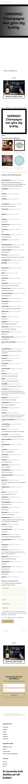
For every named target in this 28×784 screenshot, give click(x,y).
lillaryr (3, 273)
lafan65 (3, 214)
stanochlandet (5, 368)
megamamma (5, 487)
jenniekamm (5, 268)
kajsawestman (5, 572)
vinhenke (4, 219)
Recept (5, 749)
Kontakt (5, 764)
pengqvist (4, 321)
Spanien (5, 729)
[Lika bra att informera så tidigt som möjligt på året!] (14, 133)
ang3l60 (3, 316)
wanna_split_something (8, 342)
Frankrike (5, 727)
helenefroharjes (6, 502)
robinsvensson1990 (6, 475)
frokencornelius (6, 288)
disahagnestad (5, 517)
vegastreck (4, 556)
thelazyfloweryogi (6, 245)
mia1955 (3, 199)
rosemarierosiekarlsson (8, 419)
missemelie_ (4, 283)
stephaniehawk (5, 566)
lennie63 (3, 524)
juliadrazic (4, 397)
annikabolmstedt (6, 529)
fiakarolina (4, 278)
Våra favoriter (6, 751)
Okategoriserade (7, 67)
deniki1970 (4, 507)
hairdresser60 (5, 444)
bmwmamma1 (5, 224)
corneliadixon (5, 204)
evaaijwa (4, 460)
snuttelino (4, 389)
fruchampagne (5, 234)
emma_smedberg (6, 250)
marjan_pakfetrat (6, 439)
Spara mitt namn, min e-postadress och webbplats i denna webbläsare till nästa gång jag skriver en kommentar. (14, 613)
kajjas (3, 379)
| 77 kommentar (15, 58)
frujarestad (4, 209)
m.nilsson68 (4, 306)
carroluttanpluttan (6, 293)
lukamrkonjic (5, 332)
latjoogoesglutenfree (7, 337)
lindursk (3, 194)
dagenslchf (4, 298)
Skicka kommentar (7, 621)
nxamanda (4, 544)
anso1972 (4, 358)
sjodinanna (4, 311)
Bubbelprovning (7, 747)
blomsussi (4, 255)
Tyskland (5, 736)
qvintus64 (4, 512)
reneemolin (4, 454)
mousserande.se (6, 180)
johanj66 (3, 263)
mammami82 (5, 561)
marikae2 (4, 239)
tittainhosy (4, 434)
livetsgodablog (5, 470)
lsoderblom (4, 497)
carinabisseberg (5, 349)
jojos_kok (4, 480)
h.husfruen (4, 229)
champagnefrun (6, 260)
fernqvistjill (4, 363)
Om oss (5, 762)
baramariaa (4, 327)
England (5, 734)
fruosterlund (5, 402)
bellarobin (4, 534)
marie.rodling (5, 424)
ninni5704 (4, 407)
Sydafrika (5, 738)
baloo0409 (4, 384)
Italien (4, 732)
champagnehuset (6, 539)
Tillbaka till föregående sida (10, 70)
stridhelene (4, 355)
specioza (3, 577)
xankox (3, 429)
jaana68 (3, 413)
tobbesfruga (4, 465)
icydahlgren (4, 189)
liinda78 (3, 373)
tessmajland (5, 301)
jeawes (3, 492)
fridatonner (4, 549)
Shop (4, 766)
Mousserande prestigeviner (10, 754)
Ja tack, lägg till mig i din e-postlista (13, 617)
